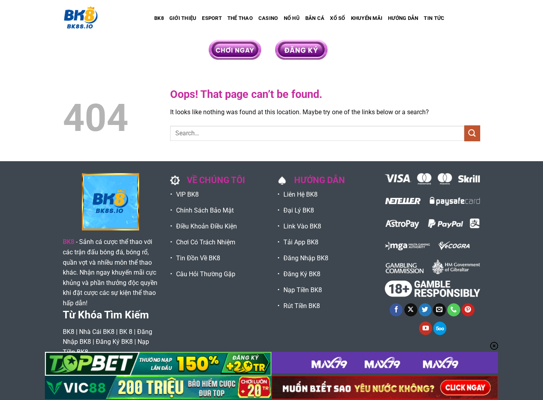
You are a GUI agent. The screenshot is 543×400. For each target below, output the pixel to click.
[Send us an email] (439, 310)
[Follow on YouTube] (425, 328)
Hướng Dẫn (403, 18)
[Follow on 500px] (439, 328)
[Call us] (453, 310)
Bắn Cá (315, 18)
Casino (268, 18)
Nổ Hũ (292, 18)
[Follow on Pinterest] (468, 310)
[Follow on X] (410, 310)
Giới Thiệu (183, 18)
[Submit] (472, 133)
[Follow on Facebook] (396, 310)
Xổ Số (337, 18)
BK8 (159, 18)
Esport (212, 18)
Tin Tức (434, 18)
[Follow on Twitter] (425, 310)
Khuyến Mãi (367, 18)
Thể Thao (240, 18)
